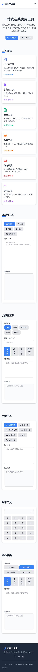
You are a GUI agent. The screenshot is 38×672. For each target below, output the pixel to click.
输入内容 (7, 359)
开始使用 (13, 38)
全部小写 (24, 425)
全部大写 (11, 425)
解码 (14, 582)
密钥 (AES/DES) (9, 338)
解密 (14, 352)
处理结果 (7, 468)
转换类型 (7, 563)
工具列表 (27, 38)
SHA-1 (16, 332)
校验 (10, 229)
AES (7, 327)
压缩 (21, 224)
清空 (19, 229)
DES (15, 327)
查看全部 (7, 201)
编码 (7, 582)
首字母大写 (12, 430)
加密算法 (7, 323)
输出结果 (7, 271)
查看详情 (7, 75)
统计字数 (11, 435)
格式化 (11, 224)
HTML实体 (11, 572)
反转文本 (26, 430)
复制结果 (11, 234)
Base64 (24, 327)
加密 (7, 352)
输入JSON (7, 239)
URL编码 (26, 567)
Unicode (26, 572)
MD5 (8, 332)
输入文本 (7, 445)
